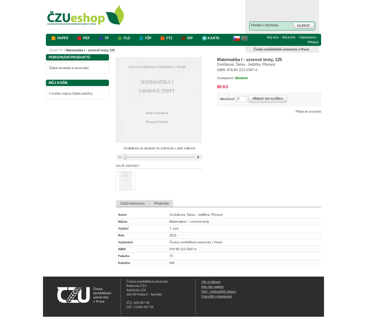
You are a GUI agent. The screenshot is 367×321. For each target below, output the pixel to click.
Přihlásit (312, 42)
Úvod (53, 50)
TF (61, 50)
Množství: (227, 99)
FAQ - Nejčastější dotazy (218, 291)
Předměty (161, 203)
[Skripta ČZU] (86, 15)
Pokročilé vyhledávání (216, 296)
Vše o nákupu (210, 281)
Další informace (132, 203)
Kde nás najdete (212, 286)
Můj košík (289, 37)
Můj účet (273, 37)
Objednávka (307, 37)
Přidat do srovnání (308, 111)
